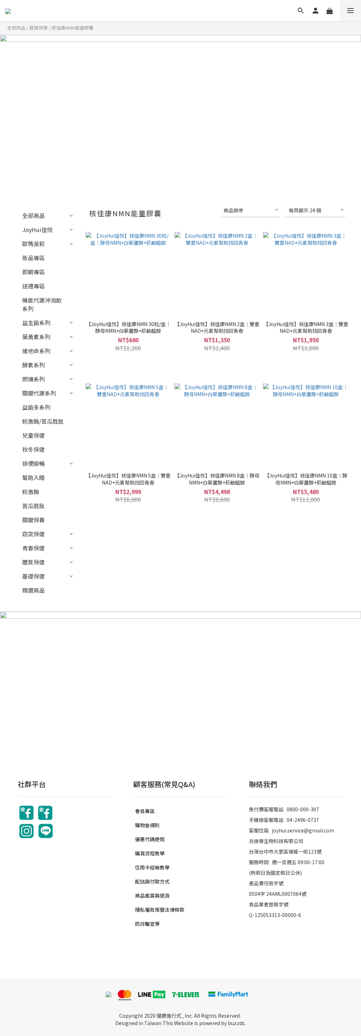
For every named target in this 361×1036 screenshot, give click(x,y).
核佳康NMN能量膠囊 (72, 27)
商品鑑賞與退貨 (152, 895)
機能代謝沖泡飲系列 (42, 304)
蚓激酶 (30, 491)
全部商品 (16, 27)
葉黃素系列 (36, 336)
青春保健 (33, 548)
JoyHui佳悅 (37, 229)
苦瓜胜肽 (33, 505)
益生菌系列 (36, 322)
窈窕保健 (33, 534)
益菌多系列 (36, 407)
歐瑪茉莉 (33, 243)
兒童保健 (33, 435)
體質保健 (33, 562)
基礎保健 (38, 27)
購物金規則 (147, 825)
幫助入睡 (33, 477)
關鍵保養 (33, 520)
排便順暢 (33, 463)
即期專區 (33, 272)
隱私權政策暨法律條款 (159, 909)
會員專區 (145, 811)
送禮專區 (33, 286)
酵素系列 (33, 365)
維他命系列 (36, 351)
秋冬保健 (33, 449)
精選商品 (33, 590)
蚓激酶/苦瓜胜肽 (43, 421)
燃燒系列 (33, 379)
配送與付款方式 (152, 881)
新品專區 (33, 258)
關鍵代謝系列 (39, 393)
